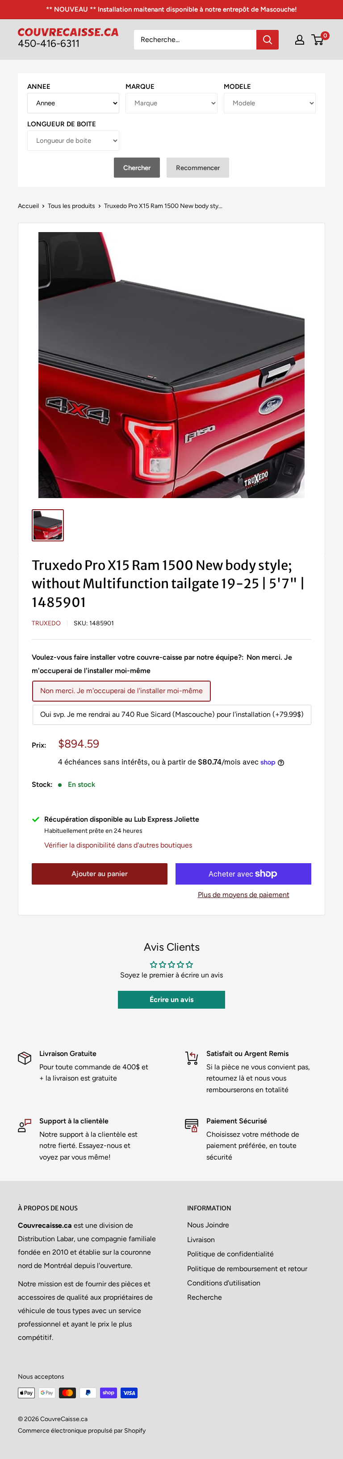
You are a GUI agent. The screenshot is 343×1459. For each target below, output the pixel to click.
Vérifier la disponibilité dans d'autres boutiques (118, 845)
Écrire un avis (171, 999)
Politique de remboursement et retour (247, 1268)
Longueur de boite (61, 124)
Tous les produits (71, 206)
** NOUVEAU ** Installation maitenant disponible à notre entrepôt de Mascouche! (171, 9)
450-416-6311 (48, 43)
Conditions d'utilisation (223, 1283)
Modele (237, 87)
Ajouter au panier (99, 873)
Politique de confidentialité (230, 1254)
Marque (140, 87)
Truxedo (46, 623)
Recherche (204, 1297)
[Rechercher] (267, 40)
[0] (317, 39)
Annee (38, 87)
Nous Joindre (208, 1225)
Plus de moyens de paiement (243, 894)
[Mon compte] (299, 40)
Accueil (28, 206)
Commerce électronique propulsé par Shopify (82, 1430)
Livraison (201, 1239)
